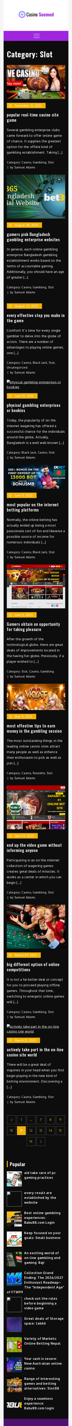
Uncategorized (17, 367)
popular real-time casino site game (33, 117)
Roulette (39, 773)
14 (50, 1130)
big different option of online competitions (33, 967)
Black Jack (40, 362)
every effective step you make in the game (36, 318)
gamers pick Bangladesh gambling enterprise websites (33, 237)
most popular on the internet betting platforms (33, 507)
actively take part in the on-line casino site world (35, 1052)
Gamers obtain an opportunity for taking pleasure (33, 626)
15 (60, 1130)
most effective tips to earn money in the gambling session (34, 728)
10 (11, 1130)
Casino (26, 162)
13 (41, 1130)
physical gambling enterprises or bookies (33, 407)
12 (31, 1130)
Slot (51, 162)
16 (31, 1141)
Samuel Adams (24, 167)
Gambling (39, 162)
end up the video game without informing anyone (34, 847)
